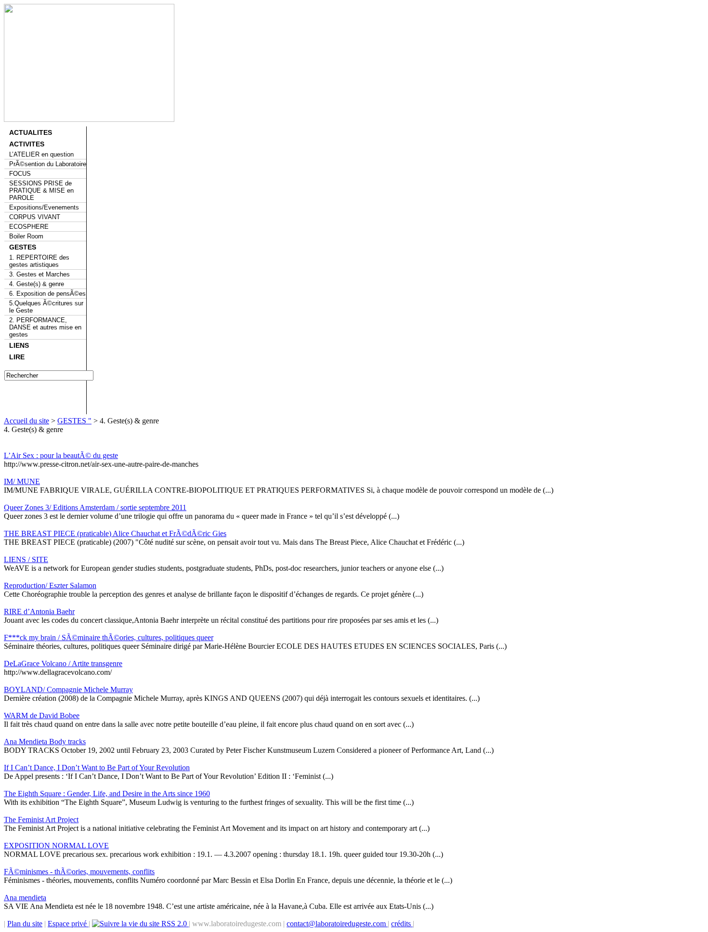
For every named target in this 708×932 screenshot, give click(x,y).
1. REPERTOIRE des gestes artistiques (39, 261)
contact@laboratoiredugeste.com (337, 923)
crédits (402, 923)
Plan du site (24, 923)
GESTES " (74, 421)
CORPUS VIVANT (34, 217)
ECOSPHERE (29, 226)
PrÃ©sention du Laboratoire (47, 164)
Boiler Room (26, 236)
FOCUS (20, 173)
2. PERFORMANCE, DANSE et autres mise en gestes (45, 327)
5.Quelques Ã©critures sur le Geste (46, 307)
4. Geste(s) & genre (36, 284)
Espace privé (68, 923)
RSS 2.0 (174, 923)
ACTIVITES (26, 144)
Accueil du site (26, 421)
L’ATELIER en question (41, 154)
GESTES (22, 247)
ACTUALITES (30, 132)
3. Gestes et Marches (39, 274)
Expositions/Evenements (44, 207)
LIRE (17, 357)
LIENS (19, 345)
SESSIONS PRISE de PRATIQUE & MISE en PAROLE (41, 190)
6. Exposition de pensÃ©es (47, 293)
